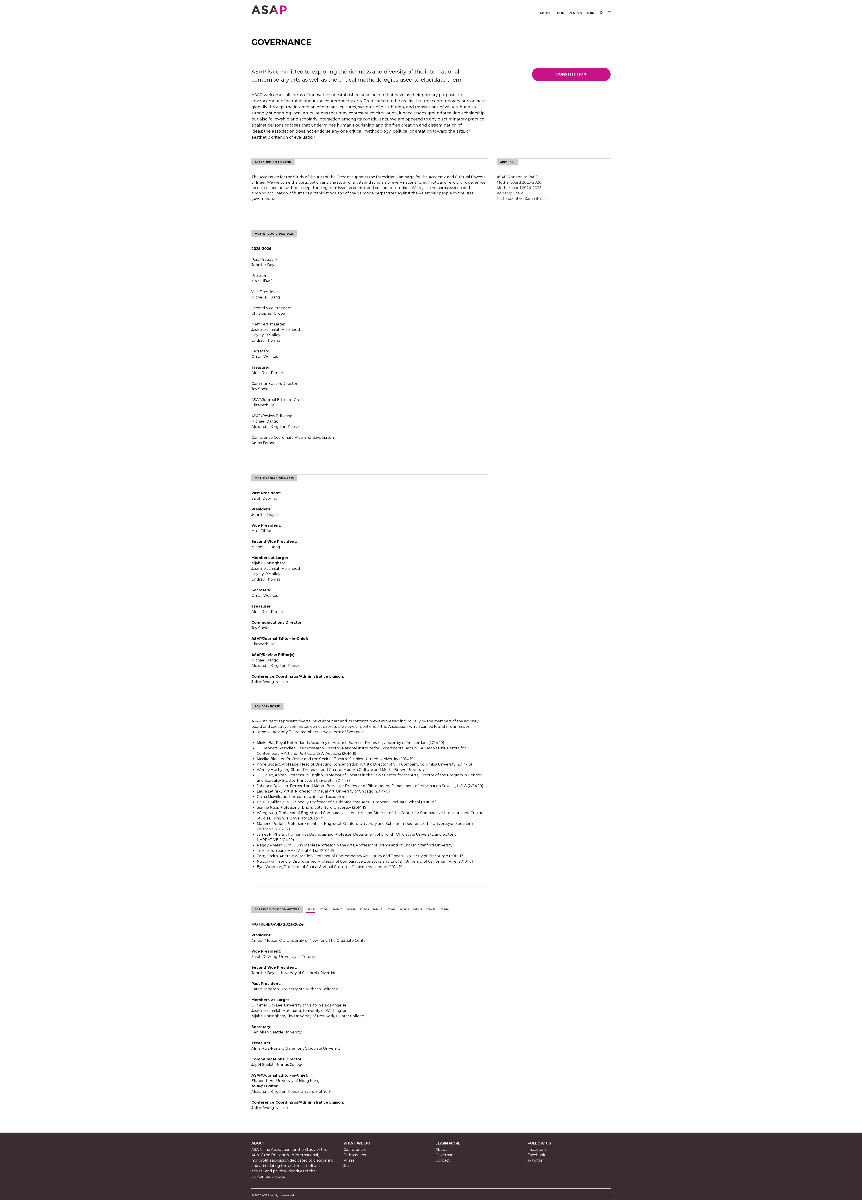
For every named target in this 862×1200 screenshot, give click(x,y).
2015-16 (364, 909)
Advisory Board (510, 193)
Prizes (348, 1160)
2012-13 (404, 909)
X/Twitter (536, 1160)
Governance (446, 1155)
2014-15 (377, 909)
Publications (354, 1155)
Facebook (536, 1155)
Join (590, 13)
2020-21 (324, 909)
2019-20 (337, 909)
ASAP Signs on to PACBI (518, 177)
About (545, 13)
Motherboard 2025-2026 (519, 182)
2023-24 (311, 909)
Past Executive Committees (521, 198)
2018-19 (351, 909)
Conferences (569, 13)
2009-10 (444, 909)
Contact (442, 1160)
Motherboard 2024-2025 (519, 188)
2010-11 (430, 909)
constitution (571, 74)
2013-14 (391, 909)
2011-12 (417, 909)
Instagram (537, 1149)
